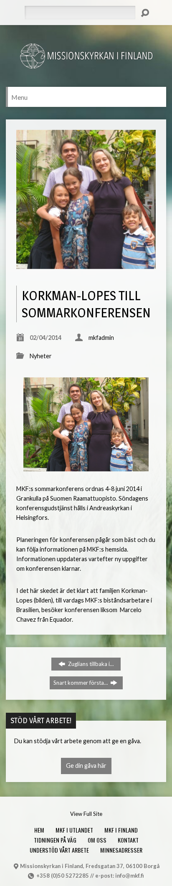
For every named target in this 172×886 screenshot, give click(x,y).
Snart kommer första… (81, 682)
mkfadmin (101, 337)
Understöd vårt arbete (59, 849)
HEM (39, 829)
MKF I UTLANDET (74, 829)
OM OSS (97, 839)
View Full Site (86, 813)
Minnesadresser (121, 849)
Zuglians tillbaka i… (90, 664)
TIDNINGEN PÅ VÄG (55, 839)
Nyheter (41, 355)
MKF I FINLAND (121, 829)
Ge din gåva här (86, 765)
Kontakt (128, 839)
